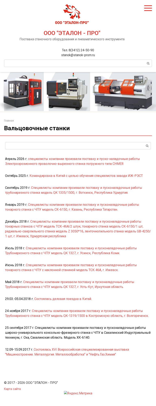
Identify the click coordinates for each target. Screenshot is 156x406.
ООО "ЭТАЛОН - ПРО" (72, 33)
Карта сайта (12, 389)
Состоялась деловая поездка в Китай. (63, 299)
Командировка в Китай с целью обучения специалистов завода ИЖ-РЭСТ (86, 176)
